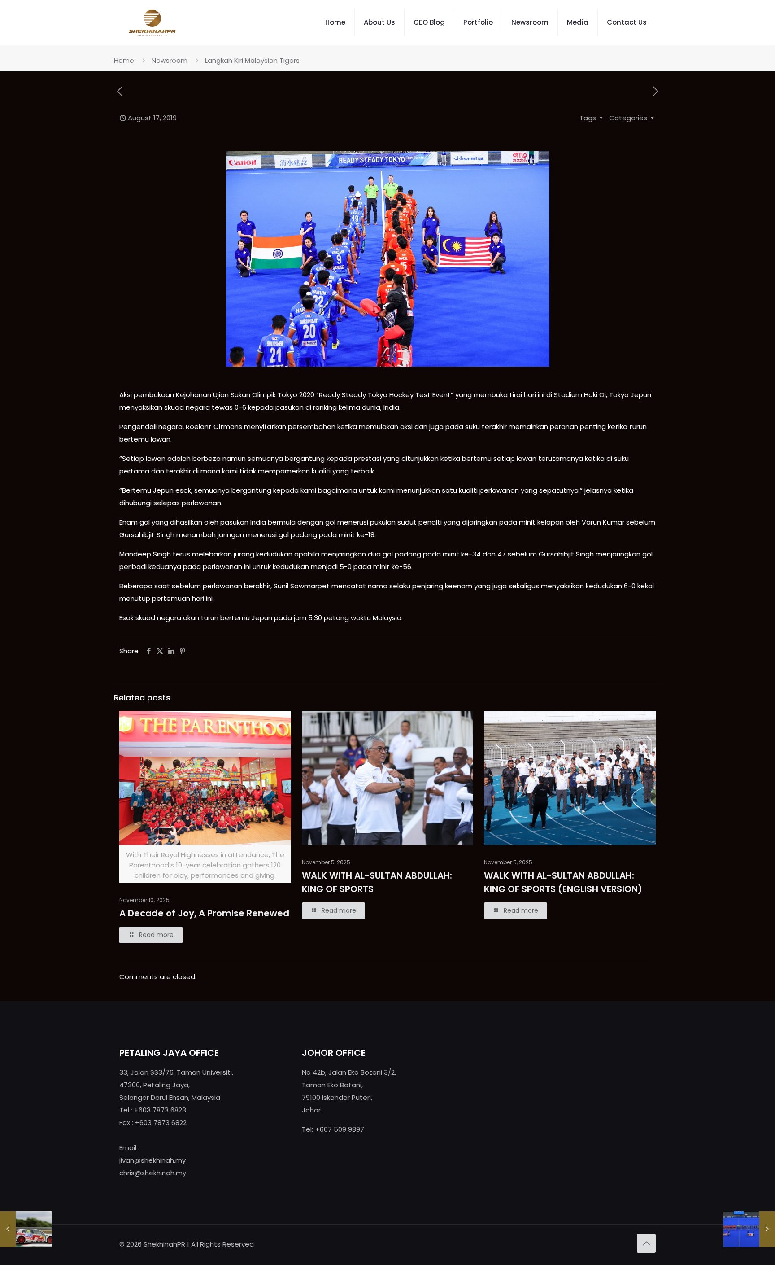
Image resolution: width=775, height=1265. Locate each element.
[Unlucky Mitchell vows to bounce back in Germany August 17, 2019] (26, 1229)
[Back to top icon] (646, 1243)
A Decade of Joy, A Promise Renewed (204, 913)
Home (124, 60)
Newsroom (169, 60)
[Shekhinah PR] (152, 22)
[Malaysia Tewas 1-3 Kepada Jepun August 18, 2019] (749, 1229)
